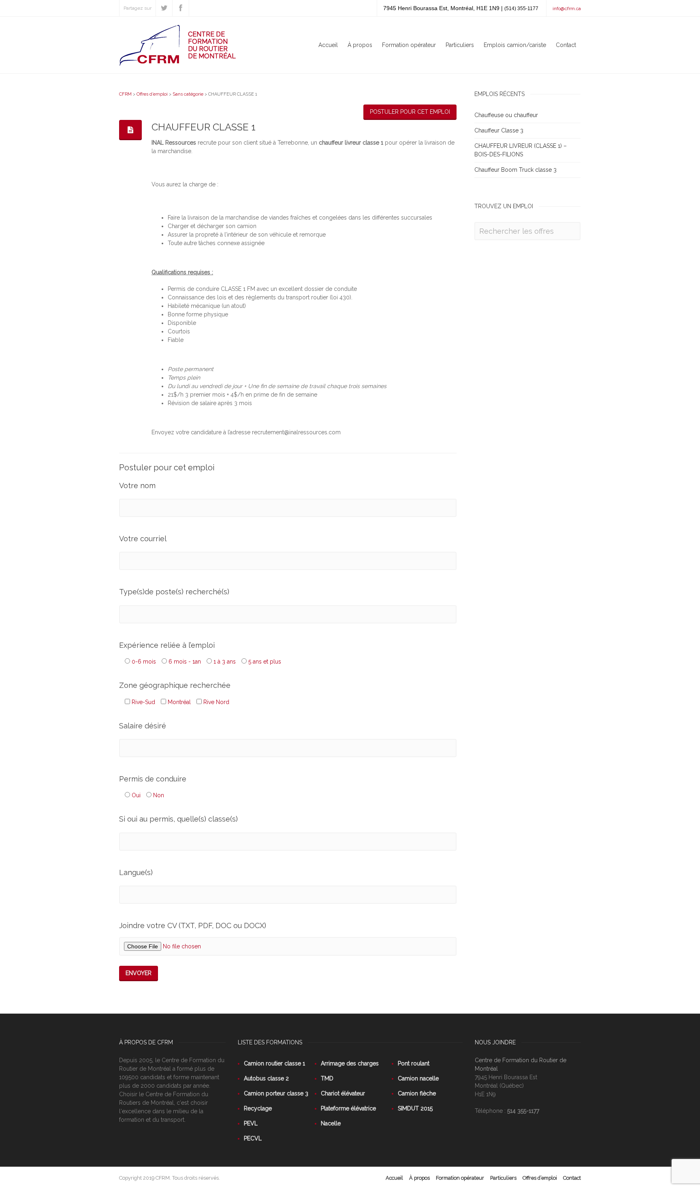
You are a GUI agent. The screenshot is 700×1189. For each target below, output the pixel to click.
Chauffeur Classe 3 (498, 130)
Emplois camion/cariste (515, 45)
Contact (566, 45)
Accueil (328, 45)
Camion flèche (417, 1093)
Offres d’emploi (152, 94)
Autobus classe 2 (266, 1078)
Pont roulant (413, 1063)
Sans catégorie (188, 94)
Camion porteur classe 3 (276, 1093)
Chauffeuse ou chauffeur (506, 115)
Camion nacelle (418, 1078)
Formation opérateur (409, 45)
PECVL (253, 1138)
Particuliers (460, 45)
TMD (327, 1078)
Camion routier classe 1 (274, 1063)
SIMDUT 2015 (415, 1108)
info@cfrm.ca (567, 8)
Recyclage (258, 1108)
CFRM (125, 94)
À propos (360, 45)
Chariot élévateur (343, 1093)
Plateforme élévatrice (348, 1108)
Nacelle (331, 1123)
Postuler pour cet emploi (410, 112)
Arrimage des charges (350, 1063)
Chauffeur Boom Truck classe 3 (515, 170)
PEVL (251, 1123)
